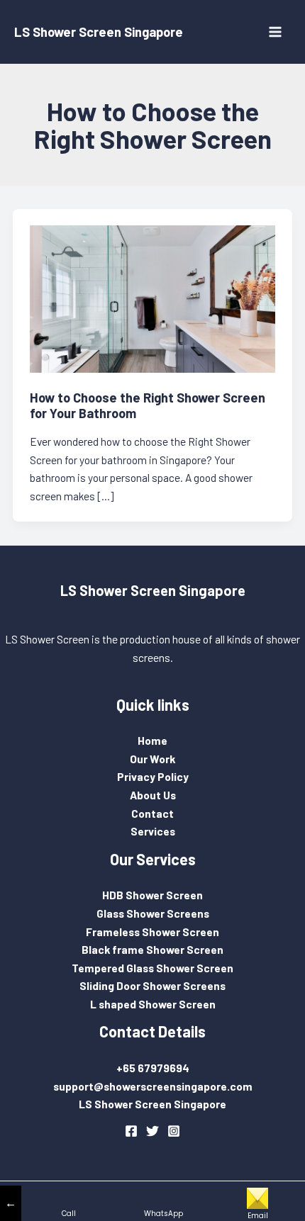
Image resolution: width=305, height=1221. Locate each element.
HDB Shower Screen (152, 894)
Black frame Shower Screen (152, 949)
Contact (152, 813)
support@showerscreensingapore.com (153, 1086)
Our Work (152, 758)
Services (153, 831)
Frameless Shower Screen (152, 931)
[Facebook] (131, 1131)
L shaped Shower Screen (153, 1004)
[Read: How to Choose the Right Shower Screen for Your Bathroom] (153, 297)
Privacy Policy (153, 776)
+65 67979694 (152, 1067)
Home (152, 740)
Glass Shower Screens (152, 913)
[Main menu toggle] (275, 31)
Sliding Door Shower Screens (152, 985)
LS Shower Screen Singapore (98, 32)
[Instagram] (173, 1131)
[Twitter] (152, 1131)
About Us (153, 794)
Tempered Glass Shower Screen (152, 967)
